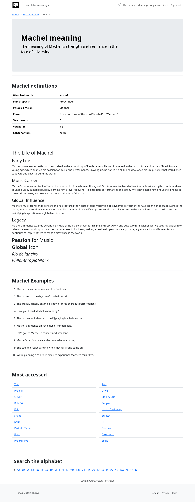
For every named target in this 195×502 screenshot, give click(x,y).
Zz (136, 469)
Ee (37, 469)
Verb (165, 5)
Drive (105, 390)
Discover (107, 428)
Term (174, 492)
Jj (59, 469)
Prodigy (18, 390)
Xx (127, 469)
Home (15, 14)
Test (104, 384)
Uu (111, 469)
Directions (108, 434)
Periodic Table (22, 428)
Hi (103, 422)
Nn (78, 469)
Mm (72, 469)
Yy (131, 469)
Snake (17, 415)
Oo (83, 469)
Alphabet (176, 5)
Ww (122, 469)
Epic (16, 409)
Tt (107, 469)
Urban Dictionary (112, 409)
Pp (88, 469)
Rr (98, 469)
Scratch (106, 415)
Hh (51, 469)
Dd (33, 469)
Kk (63, 469)
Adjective (155, 5)
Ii (56, 469)
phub (17, 422)
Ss (102, 469)
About (155, 492)
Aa (18, 469)
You (16, 384)
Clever (17, 397)
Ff (42, 469)
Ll (67, 469)
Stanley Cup (108, 397)
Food (17, 434)
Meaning (143, 5)
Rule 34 (18, 403)
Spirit (105, 440)
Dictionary (129, 5)
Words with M (31, 14)
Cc (28, 469)
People (106, 403)
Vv (116, 469)
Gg (46, 469)
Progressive (21, 440)
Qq (93, 469)
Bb (23, 469)
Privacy (165, 492)
